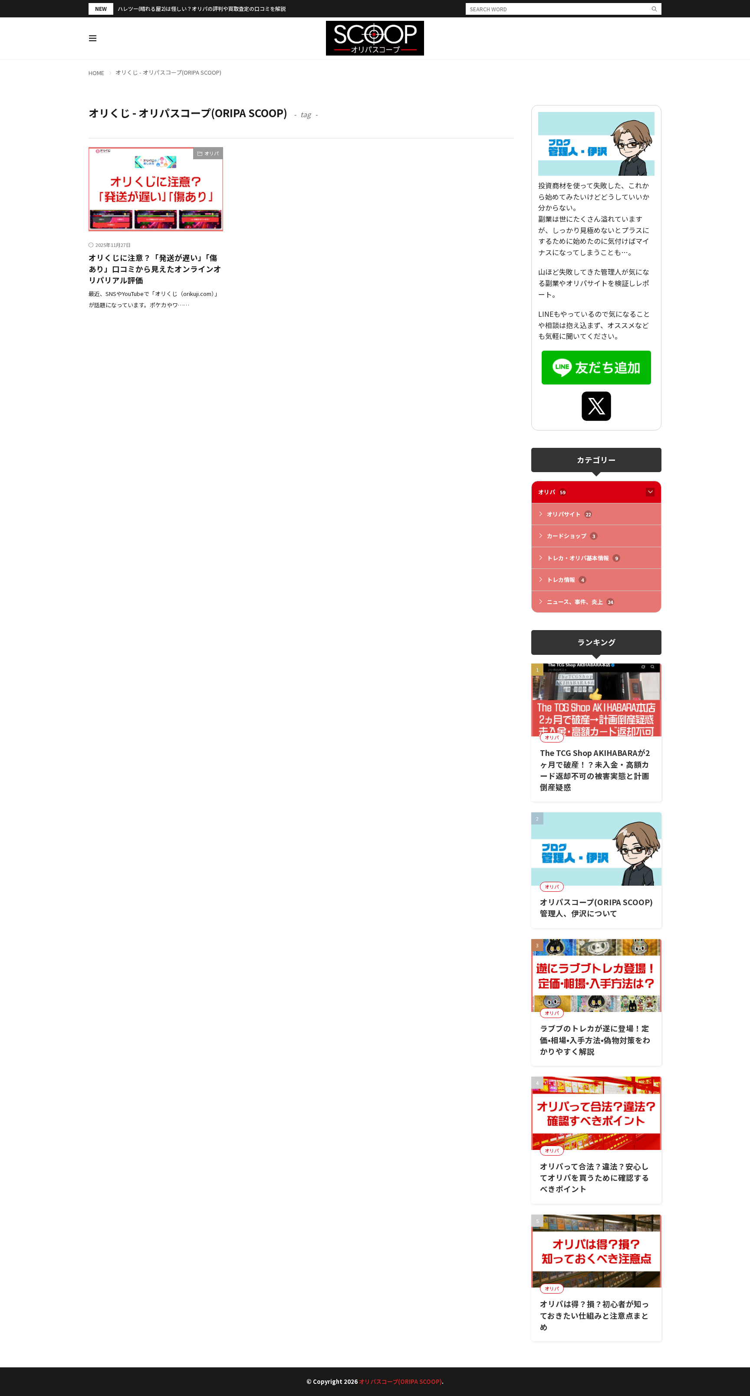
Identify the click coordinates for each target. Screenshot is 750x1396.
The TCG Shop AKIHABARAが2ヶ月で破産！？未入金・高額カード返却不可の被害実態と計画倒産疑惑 (595, 769)
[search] (654, 9)
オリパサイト (569, 514)
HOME (96, 73)
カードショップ (571, 536)
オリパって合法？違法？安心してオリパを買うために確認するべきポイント (594, 1178)
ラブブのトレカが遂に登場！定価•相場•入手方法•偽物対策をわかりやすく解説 (595, 1040)
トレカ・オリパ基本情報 (582, 558)
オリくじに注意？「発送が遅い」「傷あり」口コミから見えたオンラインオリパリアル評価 (155, 269)
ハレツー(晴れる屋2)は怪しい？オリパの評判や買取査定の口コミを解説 (202, 8)
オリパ (211, 153)
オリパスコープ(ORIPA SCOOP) (400, 1381)
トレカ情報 (565, 579)
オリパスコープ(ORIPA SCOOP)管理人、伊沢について (596, 908)
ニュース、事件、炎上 (580, 602)
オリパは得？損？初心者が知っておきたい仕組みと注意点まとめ (594, 1315)
